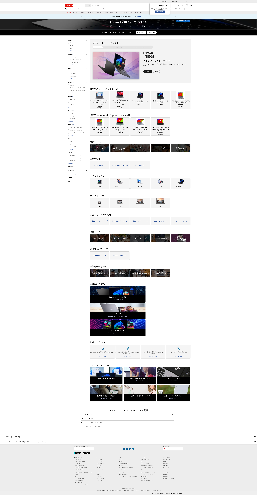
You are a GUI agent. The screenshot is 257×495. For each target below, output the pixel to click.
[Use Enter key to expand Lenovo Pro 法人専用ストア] (170, 1)
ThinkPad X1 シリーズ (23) (69, 155)
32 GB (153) (69, 99)
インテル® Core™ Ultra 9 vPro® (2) (69, 87)
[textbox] (173, 448)
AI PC (98, 474)
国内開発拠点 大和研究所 (79, 469)
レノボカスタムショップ (101, 478)
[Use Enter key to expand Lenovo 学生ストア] (181, 1)
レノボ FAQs (99, 480)
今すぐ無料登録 (159, 12)
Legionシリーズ (166, 463)
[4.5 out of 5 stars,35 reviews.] (160, 132)
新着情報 (120, 461)
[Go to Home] (69, 5)
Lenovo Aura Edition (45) (69, 59)
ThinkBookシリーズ (167, 469)
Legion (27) (69, 45)
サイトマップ (109, 490)
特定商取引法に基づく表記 (156, 490)
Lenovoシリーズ (166, 476)
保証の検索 (121, 465)
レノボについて (78, 459)
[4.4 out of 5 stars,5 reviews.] (181, 104)
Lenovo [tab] (150, 47)
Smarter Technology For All (80, 465)
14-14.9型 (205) (69, 73)
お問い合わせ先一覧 (145, 459)
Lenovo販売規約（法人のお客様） (147, 467)
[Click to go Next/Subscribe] (92, 448)
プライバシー (103, 490)
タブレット (99, 465)
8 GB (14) (69, 104)
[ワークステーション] (103, 12)
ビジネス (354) (69, 144)
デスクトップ (99, 461)
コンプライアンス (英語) (79, 478)
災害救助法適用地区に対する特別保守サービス (84, 472)
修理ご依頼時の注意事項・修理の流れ (126, 467)
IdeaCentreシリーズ (167, 474)
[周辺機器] (108, 12)
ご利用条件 (115, 490)
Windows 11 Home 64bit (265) (69, 127)
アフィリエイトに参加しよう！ (147, 480)
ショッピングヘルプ (145, 463)
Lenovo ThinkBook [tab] (132, 47)
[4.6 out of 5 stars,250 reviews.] (100, 106)
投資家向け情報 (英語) (79, 480)
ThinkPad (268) (69, 43)
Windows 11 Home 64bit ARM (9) (69, 132)
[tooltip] (72, 54)
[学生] (177, 8)
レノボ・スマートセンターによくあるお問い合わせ (128, 477)
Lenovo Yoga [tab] (106, 47)
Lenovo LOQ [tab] (123, 47)
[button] (186, 1)
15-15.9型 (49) (69, 76)
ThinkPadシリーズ (166, 459)
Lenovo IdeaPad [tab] (142, 47)
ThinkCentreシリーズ (167, 465)
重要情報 (120, 459)
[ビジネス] (173, 8)
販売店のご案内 (144, 476)
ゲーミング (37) (69, 146)
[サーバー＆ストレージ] (138, 12)
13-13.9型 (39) (69, 71)
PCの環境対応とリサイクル (80, 482)
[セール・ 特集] (71, 12)
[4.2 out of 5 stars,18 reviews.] (120, 106)
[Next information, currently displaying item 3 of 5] (175, 17)
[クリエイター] (192, 8)
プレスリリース (78, 463)
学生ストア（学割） (101, 469)
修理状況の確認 (122, 469)
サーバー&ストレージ (101, 476)
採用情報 (76, 474)
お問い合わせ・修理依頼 (123, 463)
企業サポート (121, 472)
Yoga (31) (69, 48)
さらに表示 (70, 50)
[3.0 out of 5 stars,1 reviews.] (160, 102)
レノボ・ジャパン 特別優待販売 (147, 474)
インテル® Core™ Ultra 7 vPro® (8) (69, 90)
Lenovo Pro (99, 472)
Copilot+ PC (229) (69, 57)
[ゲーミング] (184, 8)
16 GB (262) (69, 102)
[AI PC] (142, 12)
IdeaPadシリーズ (166, 472)
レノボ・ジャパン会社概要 (80, 461)
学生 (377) (69, 141)
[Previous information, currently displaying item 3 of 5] (81, 17)
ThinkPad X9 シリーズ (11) (69, 160)
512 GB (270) (69, 118)
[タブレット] (120, 12)
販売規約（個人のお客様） (135, 490)
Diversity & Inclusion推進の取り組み (82, 484)
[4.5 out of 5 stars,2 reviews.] (140, 102)
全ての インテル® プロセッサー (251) (69, 85)
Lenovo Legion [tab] (115, 47)
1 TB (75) (69, 116)
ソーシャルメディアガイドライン (124, 490)
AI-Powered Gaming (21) (69, 62)
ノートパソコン (100, 459)
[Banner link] (128, 16)
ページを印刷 (98, 490)
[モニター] (114, 12)
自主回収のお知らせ (123, 474)
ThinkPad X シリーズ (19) (69, 158)
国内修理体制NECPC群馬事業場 (81, 467)
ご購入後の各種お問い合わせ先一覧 (148, 472)
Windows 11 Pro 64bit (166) (69, 130)
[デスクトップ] (87, 12)
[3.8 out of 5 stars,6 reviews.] (120, 131)
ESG (75, 476)
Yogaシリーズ (165, 461)
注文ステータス (144, 478)
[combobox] (88, 5)
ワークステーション (101, 463)
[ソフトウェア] (127, 12)
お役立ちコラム (144, 461)
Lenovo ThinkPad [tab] (98, 47)
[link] (184, 2)
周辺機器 (98, 467)
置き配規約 (143, 469)
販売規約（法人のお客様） (146, 490)
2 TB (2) (69, 113)
